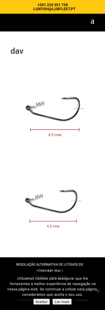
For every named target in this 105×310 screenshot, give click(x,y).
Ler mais (62, 302)
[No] (98, 291)
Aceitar (42, 302)
